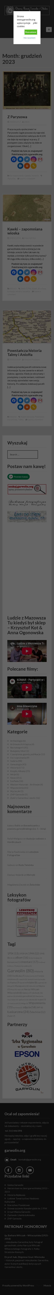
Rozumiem (30, 32)
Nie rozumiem (29, 38)
